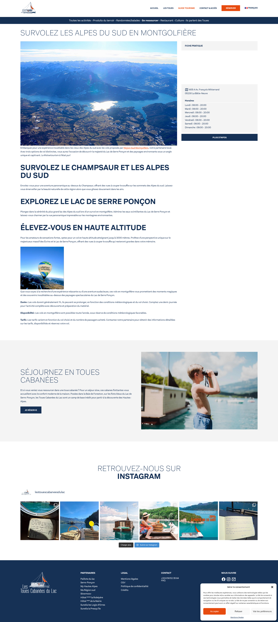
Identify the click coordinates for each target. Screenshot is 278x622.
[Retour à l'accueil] (28, 8)
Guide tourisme (186, 8)
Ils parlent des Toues (197, 20)
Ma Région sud (88, 590)
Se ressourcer (150, 20)
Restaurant (166, 20)
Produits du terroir (103, 20)
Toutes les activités (80, 20)
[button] (272, 587)
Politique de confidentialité (134, 586)
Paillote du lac (88, 578)
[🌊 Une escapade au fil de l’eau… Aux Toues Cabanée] (119, 520)
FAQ (163, 580)
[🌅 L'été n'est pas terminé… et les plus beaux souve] (198, 520)
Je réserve (31, 410)
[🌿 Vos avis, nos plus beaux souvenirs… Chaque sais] (39, 520)
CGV (123, 582)
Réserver (231, 8)
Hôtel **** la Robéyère (92, 597)
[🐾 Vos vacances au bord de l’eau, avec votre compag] (159, 520)
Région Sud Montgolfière (136, 147)
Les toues (168, 8)
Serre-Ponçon (88, 582)
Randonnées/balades (128, 20)
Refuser (238, 611)
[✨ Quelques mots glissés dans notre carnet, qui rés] (238, 520)
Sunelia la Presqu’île (91, 608)
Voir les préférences (262, 611)
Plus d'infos (220, 137)
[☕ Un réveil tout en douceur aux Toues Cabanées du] (79, 520)
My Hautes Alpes (89, 586)
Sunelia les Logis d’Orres (93, 604)
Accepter (214, 611)
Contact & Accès (208, 8)
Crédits (124, 590)
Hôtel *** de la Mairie (91, 601)
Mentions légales (237, 617)
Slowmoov (86, 593)
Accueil (154, 8)
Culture (179, 20)
